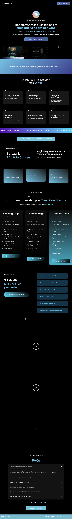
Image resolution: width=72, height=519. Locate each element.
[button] (36, 346)
